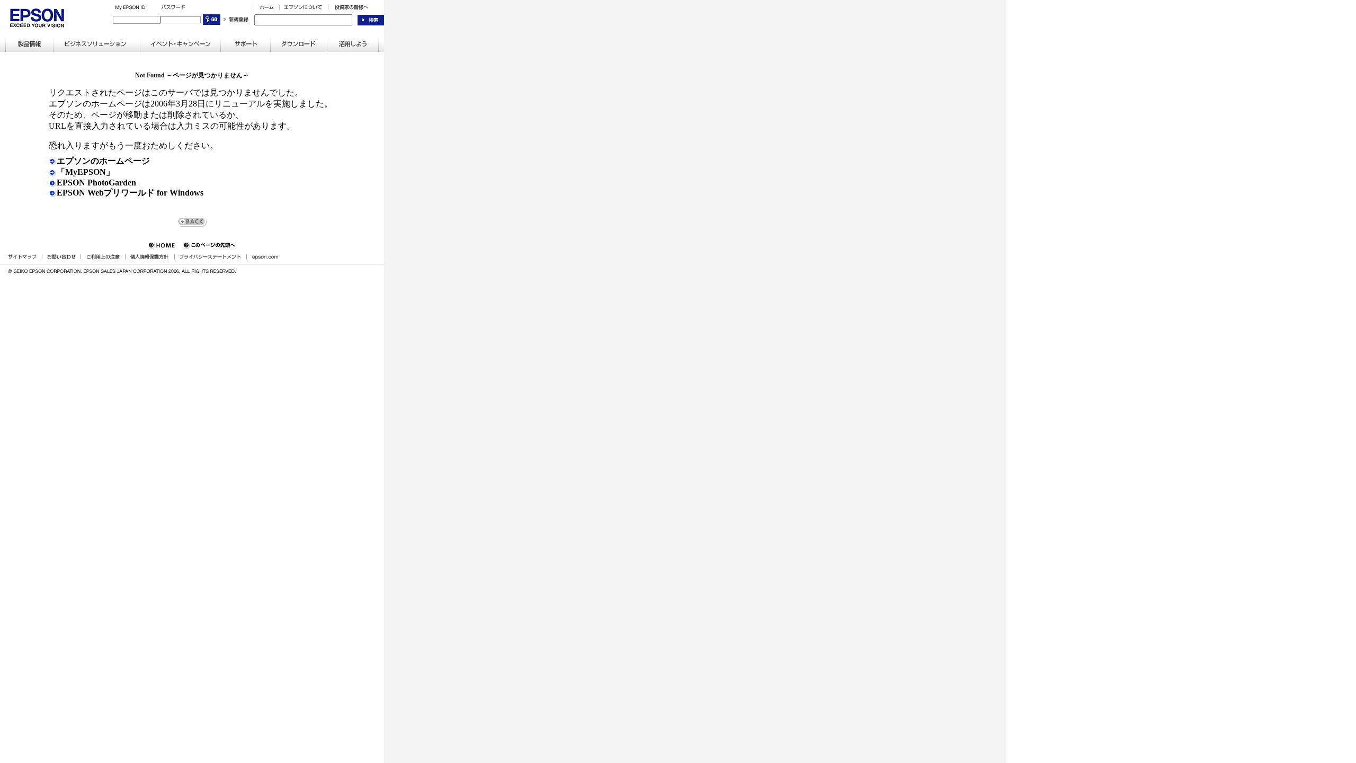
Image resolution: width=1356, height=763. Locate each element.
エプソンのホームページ (103, 160)
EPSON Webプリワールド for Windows (130, 192)
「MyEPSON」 (85, 171)
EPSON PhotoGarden (96, 182)
